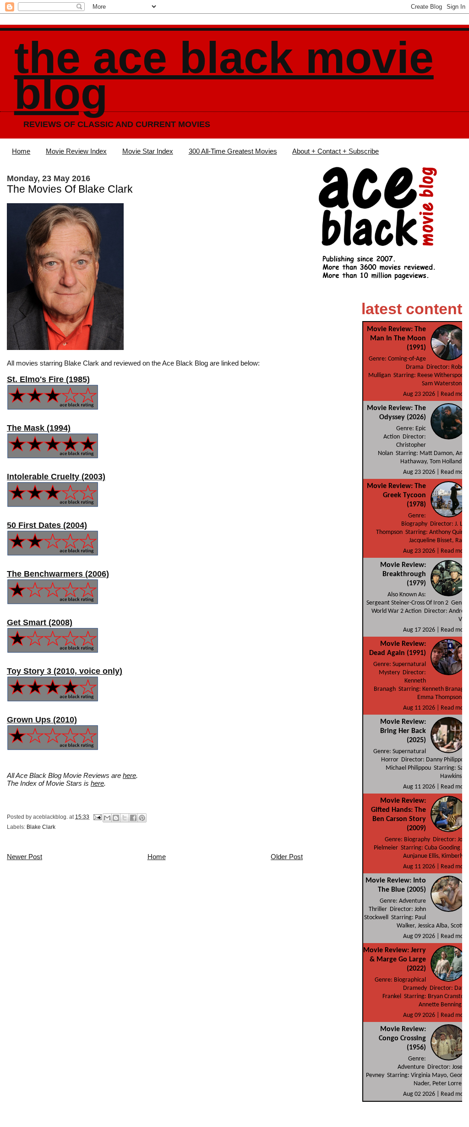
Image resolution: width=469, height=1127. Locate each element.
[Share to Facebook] (133, 817)
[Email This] (107, 817)
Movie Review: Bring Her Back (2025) (403, 731)
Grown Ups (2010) (42, 719)
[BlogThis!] (115, 817)
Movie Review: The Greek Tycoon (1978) (396, 495)
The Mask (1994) (39, 428)
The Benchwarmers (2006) (58, 573)
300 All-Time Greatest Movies (233, 151)
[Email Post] (97, 817)
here (129, 775)
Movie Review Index (76, 151)
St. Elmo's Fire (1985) (48, 379)
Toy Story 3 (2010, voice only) (64, 671)
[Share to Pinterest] (142, 817)
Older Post (287, 857)
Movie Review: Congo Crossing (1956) (402, 1038)
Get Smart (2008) (39, 622)
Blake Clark (41, 827)
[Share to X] (124, 817)
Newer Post (24, 857)
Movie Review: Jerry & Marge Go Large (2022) (394, 959)
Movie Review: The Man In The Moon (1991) (396, 338)
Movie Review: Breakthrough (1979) (403, 574)
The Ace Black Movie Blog (224, 75)
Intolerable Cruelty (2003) (56, 476)
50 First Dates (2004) (47, 525)
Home (21, 151)
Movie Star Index (147, 151)
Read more (455, 394)
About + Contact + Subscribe (335, 151)
